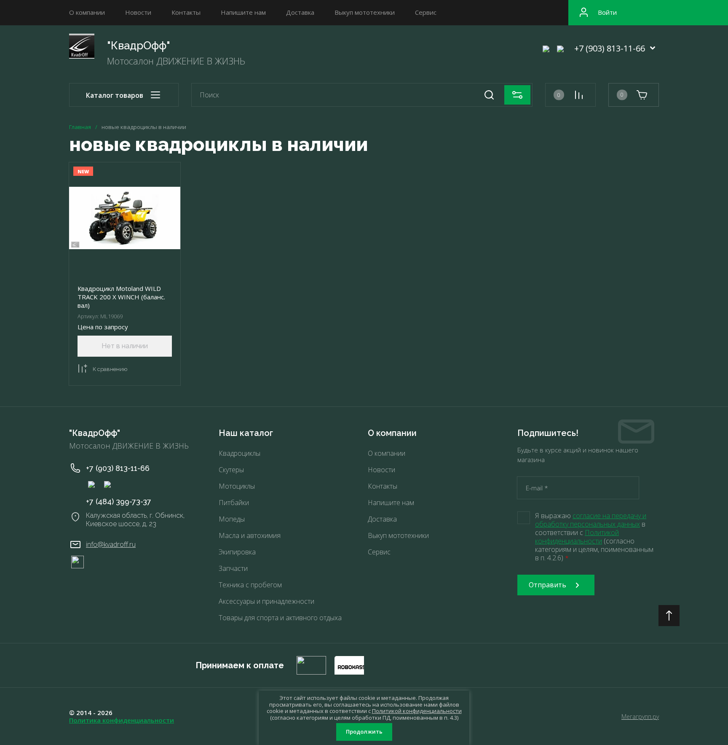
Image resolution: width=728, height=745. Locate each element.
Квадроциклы (239, 453)
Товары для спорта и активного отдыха (280, 617)
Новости (138, 12)
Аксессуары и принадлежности (266, 601)
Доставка (300, 12)
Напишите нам (243, 12)
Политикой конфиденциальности (577, 537)
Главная (80, 127)
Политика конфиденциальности (121, 720)
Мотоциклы (237, 486)
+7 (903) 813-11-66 (609, 48)
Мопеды (232, 519)
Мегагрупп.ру (640, 717)
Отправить (547, 584)
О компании (87, 12)
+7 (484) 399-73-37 (118, 501)
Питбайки (234, 502)
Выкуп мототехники (365, 12)
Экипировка (237, 552)
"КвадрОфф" (138, 45)
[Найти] (489, 95)
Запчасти (233, 568)
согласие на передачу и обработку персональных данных (590, 520)
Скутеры (231, 469)
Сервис (425, 12)
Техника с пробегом (250, 584)
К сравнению (110, 369)
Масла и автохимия (250, 535)
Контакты (186, 12)
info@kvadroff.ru (111, 544)
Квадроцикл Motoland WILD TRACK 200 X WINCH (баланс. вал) (121, 296)
